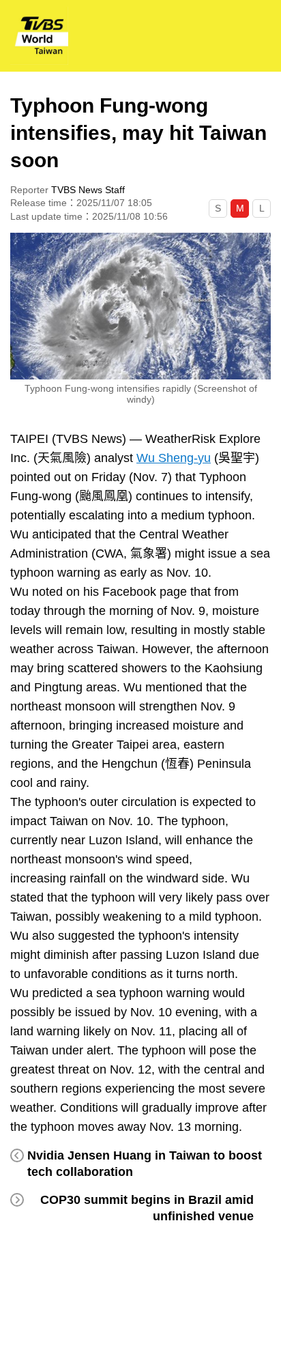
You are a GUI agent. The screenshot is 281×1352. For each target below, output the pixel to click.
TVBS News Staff (88, 189)
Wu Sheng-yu (173, 458)
